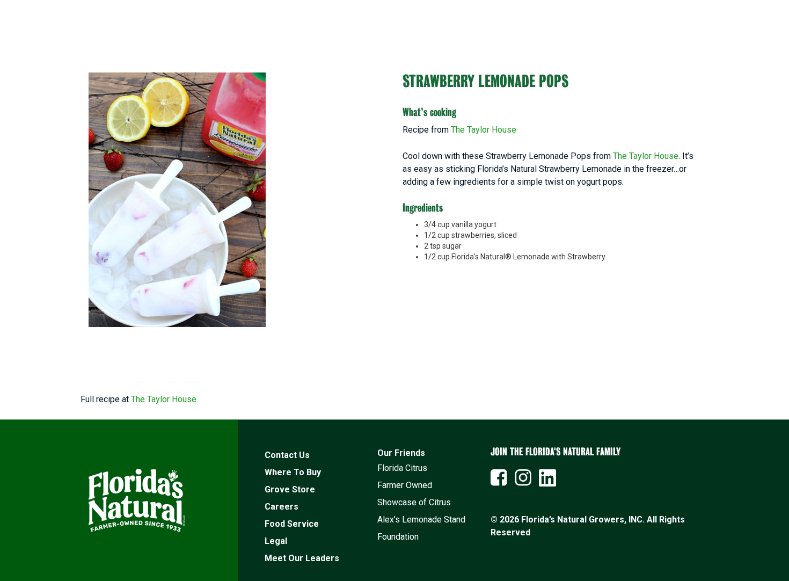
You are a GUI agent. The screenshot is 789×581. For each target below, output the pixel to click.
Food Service (292, 524)
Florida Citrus (402, 468)
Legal (276, 541)
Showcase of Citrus (414, 502)
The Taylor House (483, 130)
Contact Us (287, 455)
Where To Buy (293, 472)
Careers (281, 507)
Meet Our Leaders (302, 558)
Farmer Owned (404, 485)
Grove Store (290, 489)
